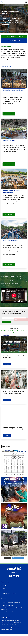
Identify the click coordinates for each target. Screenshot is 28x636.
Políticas (5, 590)
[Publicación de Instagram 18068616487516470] (14, 543)
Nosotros (5, 585)
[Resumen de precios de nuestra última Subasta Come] (14, 463)
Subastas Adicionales (8, 605)
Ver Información (8, 113)
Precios (4, 588)
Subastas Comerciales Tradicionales (11, 602)
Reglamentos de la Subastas (9, 593)
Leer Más (6, 364)
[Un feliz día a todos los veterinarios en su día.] (14, 489)
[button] (0, 635)
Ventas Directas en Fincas (9, 612)
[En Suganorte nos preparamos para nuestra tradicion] (14, 516)
